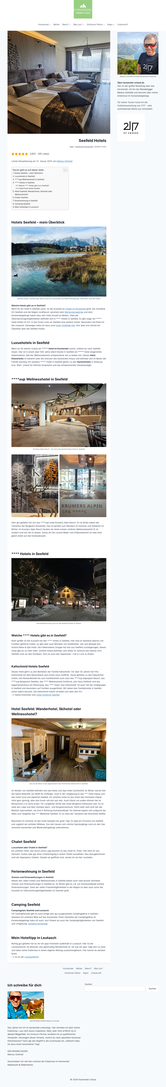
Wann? (88, 968)
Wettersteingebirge (74, 312)
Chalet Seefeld (21, 197)
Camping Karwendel (38, 924)
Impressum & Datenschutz (20, 1065)
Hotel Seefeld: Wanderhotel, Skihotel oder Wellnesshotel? (33, 193)
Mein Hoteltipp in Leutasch (27, 207)
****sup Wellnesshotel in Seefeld (29, 179)
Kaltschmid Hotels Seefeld (29, 188)
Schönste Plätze (72, 973)
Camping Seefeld (22, 204)
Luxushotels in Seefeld (25, 176)
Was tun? (98, 968)
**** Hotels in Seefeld (24, 182)
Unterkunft (122, 24)
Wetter (56, 24)
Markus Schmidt (65, 161)
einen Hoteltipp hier (65, 325)
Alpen (85, 973)
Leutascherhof (32, 957)
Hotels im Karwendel (76, 309)
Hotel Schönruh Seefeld (48, 695)
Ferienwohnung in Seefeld (26, 200)
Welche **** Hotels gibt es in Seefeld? (34, 186)
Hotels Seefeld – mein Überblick (28, 173)
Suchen (88, 984)
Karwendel (68, 968)
